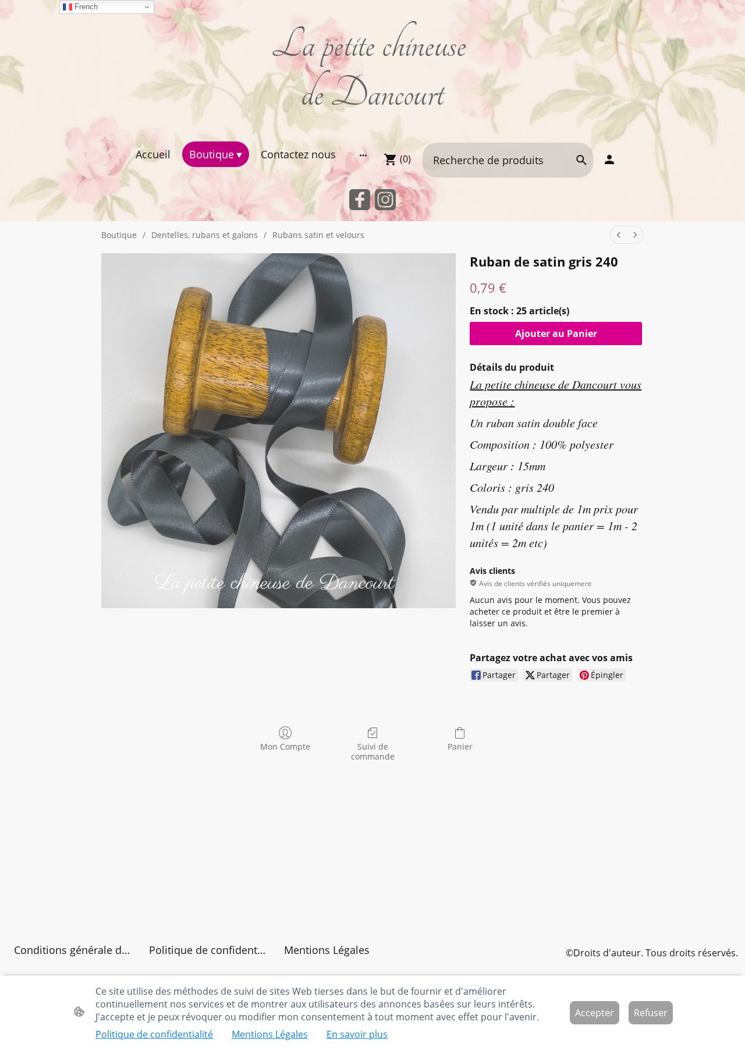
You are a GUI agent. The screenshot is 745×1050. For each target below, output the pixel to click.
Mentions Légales (270, 1034)
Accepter (594, 1012)
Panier (460, 746)
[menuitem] (619, 234)
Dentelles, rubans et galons (204, 234)
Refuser (651, 1012)
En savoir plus (357, 1034)
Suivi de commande (373, 751)
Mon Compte (285, 746)
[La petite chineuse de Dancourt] (372, 127)
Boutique (119, 234)
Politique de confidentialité (154, 1034)
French (85, 6)
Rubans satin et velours (318, 234)
